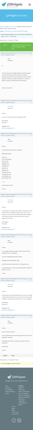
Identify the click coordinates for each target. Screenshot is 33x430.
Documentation (9, 389)
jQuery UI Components (24, 397)
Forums (12, 26)
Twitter (19, 420)
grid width (21, 31)
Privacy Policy (15, 414)
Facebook (14, 420)
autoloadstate (7, 31)
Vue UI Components (23, 393)
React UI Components (23, 391)
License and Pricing (10, 391)
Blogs (13, 408)
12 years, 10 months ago (10, 36)
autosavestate (14, 31)
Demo (6, 386)
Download (7, 388)
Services (7, 393)
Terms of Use (15, 412)
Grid (15, 26)
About (13, 410)
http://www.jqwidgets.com (8, 128)
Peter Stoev (10, 106)
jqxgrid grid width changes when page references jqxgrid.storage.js (16, 54)
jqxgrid (26, 31)
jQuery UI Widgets (4, 26)
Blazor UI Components (24, 395)
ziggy (2, 36)
